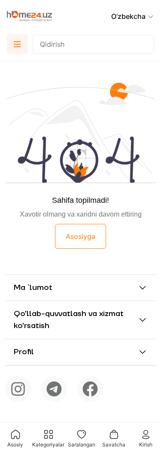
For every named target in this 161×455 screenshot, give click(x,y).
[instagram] (18, 389)
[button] (132, 16)
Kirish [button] (145, 444)
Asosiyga (80, 236)
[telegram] (54, 389)
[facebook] (90, 389)
